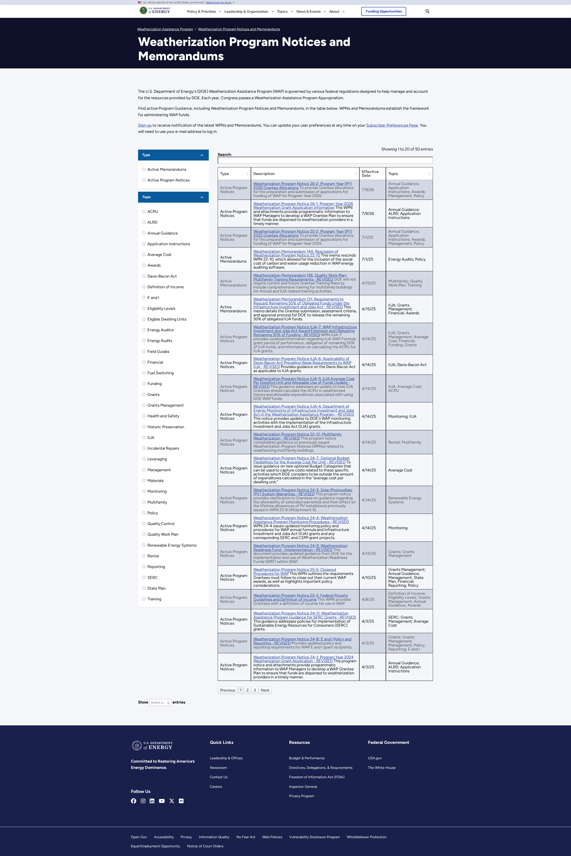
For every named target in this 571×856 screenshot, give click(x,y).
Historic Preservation (165, 426)
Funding (154, 383)
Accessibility (164, 837)
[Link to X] (171, 801)
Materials (155, 480)
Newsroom (218, 767)
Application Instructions (168, 243)
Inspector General (303, 786)
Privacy (186, 837)
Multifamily (157, 502)
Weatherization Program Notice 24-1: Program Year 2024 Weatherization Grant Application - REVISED (303, 659)
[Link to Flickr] (181, 801)
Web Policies (272, 837)
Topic (146, 197)
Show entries (161, 702)
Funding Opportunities (384, 11)
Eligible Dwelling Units (166, 319)
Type (146, 155)
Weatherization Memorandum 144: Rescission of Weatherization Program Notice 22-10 (295, 253)
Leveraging (157, 459)
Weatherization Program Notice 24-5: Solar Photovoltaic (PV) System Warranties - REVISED (303, 492)
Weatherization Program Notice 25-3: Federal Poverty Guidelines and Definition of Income (300, 597)
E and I (153, 297)
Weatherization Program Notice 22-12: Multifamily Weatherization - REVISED (297, 436)
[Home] (155, 12)
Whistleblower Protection (367, 837)
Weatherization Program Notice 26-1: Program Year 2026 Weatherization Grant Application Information (303, 205)
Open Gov (139, 837)
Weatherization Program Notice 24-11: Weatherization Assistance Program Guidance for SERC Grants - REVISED (304, 615)
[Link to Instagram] (143, 801)
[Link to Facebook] (133, 801)
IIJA (150, 437)
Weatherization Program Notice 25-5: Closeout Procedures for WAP (294, 571)
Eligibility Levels (161, 308)
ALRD (152, 222)
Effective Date (370, 173)
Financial (155, 362)
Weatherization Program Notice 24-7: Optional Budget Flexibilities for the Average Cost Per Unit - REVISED (301, 460)
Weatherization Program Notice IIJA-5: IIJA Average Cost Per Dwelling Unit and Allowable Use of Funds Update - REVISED (304, 382)
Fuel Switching (160, 372)
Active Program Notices (168, 180)
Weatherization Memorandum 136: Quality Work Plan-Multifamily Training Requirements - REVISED (300, 277)
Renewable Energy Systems (172, 545)
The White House (382, 767)
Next (265, 690)
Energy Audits (159, 340)
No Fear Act (245, 837)
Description (264, 173)
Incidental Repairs (163, 448)
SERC (152, 577)
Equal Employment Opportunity (155, 846)
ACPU (152, 211)
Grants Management (165, 405)
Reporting (156, 566)
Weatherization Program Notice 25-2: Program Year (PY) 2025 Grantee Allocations (302, 233)
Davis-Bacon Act (162, 276)
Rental (153, 556)
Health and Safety (163, 416)
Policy (152, 512)
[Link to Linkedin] (152, 801)
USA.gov (375, 758)
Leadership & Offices (226, 758)
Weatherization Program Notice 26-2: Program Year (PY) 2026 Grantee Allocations (302, 185)
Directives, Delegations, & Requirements (320, 767)
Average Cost (159, 254)
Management (159, 469)
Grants (153, 394)
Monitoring (157, 491)
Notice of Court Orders (205, 846)
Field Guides (158, 351)
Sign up (145, 125)
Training (154, 599)
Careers (216, 786)
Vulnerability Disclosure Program (314, 837)
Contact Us (219, 777)
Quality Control (160, 523)
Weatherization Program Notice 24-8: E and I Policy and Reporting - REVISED (302, 641)
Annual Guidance (162, 233)
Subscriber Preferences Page (392, 125)
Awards (154, 265)
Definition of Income (165, 286)
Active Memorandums (166, 169)
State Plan (156, 588)
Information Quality (214, 837)
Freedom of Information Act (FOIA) (317, 777)
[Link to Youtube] (162, 801)
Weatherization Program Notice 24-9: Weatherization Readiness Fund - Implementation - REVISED (300, 547)
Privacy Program (301, 796)
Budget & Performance (307, 758)
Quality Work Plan (162, 534)
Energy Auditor (160, 329)
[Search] (427, 11)
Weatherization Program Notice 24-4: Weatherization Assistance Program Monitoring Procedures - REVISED (301, 519)
